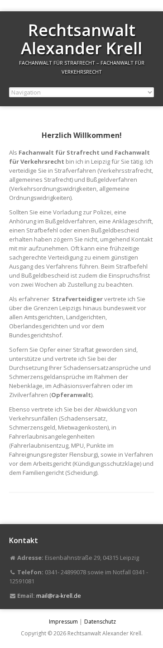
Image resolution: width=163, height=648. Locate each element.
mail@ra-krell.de (58, 595)
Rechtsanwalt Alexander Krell (81, 39)
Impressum (63, 621)
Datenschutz (100, 621)
